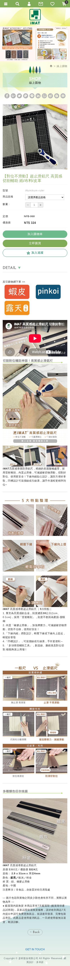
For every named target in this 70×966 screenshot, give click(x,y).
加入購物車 (35, 234)
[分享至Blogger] (56, 96)
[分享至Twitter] (19, 96)
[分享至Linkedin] (38, 96)
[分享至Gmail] (63, 96)
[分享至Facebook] (7, 96)
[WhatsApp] (44, 96)
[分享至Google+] (13, 96)
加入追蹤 (37, 252)
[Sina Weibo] (50, 96)
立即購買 (35, 243)
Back (36, 932)
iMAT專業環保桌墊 (35, 16)
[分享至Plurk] (25, 96)
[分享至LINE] (32, 96)
